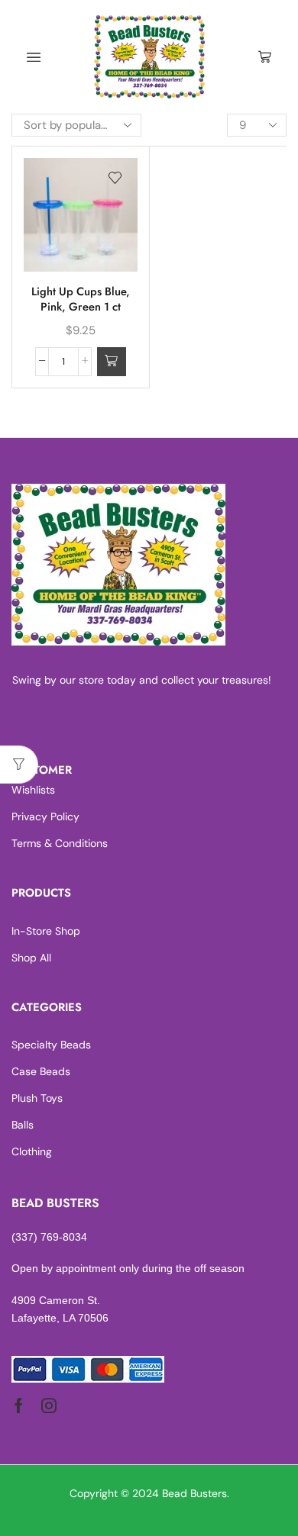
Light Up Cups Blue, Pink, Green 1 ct (80, 299)
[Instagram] (49, 1405)
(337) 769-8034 (49, 1237)
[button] (111, 361)
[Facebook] (18, 1405)
